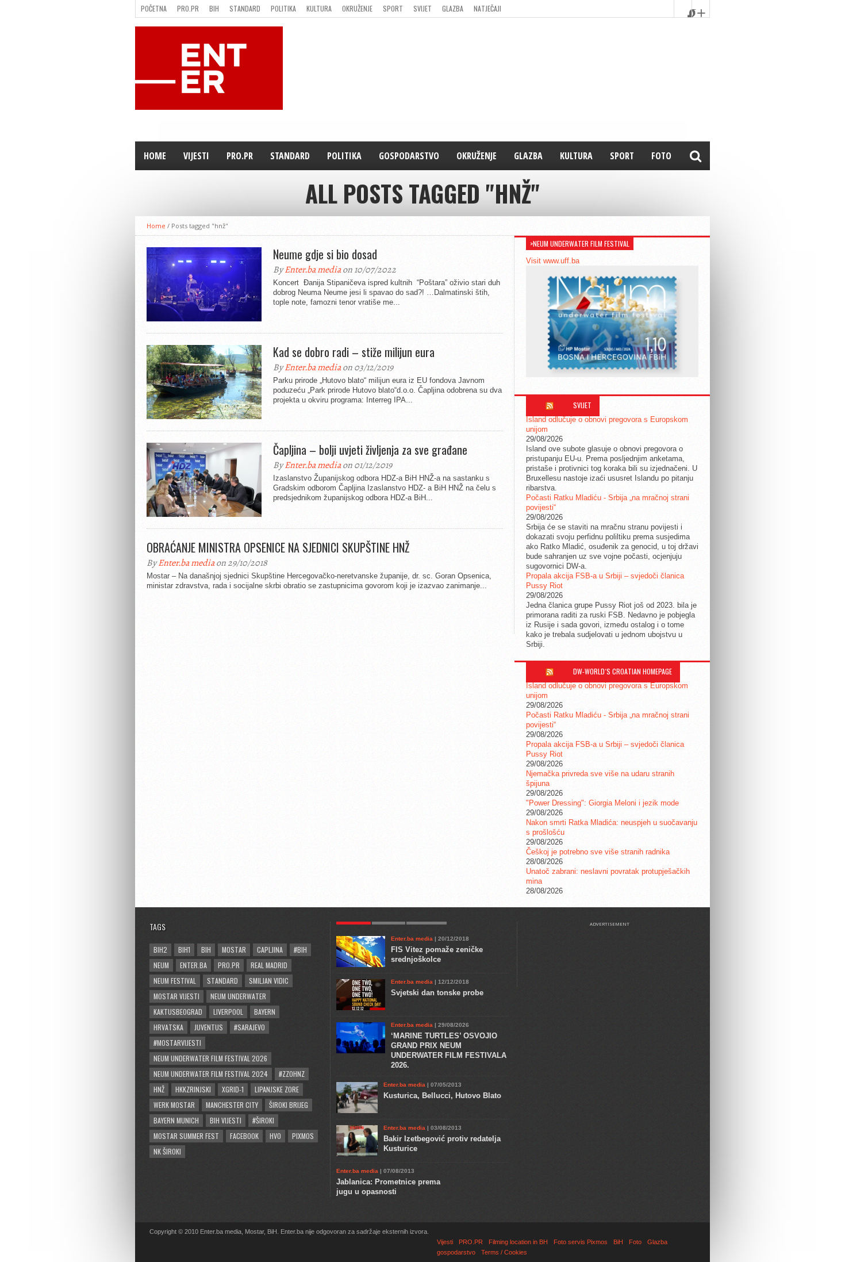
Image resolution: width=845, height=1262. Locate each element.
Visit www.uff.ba (552, 260)
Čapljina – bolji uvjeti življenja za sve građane (370, 450)
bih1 (184, 949)
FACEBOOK (244, 1136)
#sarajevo (249, 1027)
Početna (154, 8)
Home (155, 155)
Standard (244, 8)
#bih (300, 949)
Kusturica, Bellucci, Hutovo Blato (442, 1095)
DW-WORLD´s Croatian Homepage (622, 671)
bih (206, 949)
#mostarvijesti (177, 1043)
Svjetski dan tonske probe (437, 992)
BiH (214, 8)
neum (161, 965)
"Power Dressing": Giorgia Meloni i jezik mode (602, 803)
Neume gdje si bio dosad (325, 254)
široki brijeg (288, 1105)
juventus (208, 1027)
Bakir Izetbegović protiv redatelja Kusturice (442, 1143)
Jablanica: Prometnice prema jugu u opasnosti (388, 1186)
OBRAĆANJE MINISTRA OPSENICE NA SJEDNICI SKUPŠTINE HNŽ (278, 547)
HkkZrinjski (193, 1089)
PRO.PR (188, 8)
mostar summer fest (186, 1136)
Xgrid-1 (233, 1089)
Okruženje (357, 8)
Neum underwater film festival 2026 (210, 1058)
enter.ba (193, 965)
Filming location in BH (518, 1241)
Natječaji (487, 8)
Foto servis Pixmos (581, 1241)
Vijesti (196, 155)
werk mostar (174, 1105)
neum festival (174, 980)
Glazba (452, 8)
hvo (275, 1136)
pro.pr (229, 965)
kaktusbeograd (177, 1011)
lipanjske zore (277, 1089)
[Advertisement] (615, 955)
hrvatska (168, 1027)
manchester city (232, 1105)
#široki (263, 1120)
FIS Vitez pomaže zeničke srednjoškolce (437, 954)
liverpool (228, 1011)
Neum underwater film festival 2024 (210, 1074)
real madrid (269, 965)
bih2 (160, 949)
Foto (661, 155)
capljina (270, 949)
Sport (393, 8)
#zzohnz (292, 1074)
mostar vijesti (176, 996)
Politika (283, 8)
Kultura (319, 8)
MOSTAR (234, 949)
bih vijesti (225, 1120)
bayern (264, 1011)
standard (222, 980)
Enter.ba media (313, 269)
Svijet (422, 8)
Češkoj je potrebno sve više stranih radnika (598, 851)
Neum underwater (238, 996)
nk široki (167, 1151)
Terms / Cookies (504, 1252)
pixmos (303, 1136)
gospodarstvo (409, 155)
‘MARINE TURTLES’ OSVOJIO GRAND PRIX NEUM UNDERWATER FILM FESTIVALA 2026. (448, 1050)
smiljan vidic (269, 980)
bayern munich (176, 1120)
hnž (158, 1089)
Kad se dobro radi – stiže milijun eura (354, 352)
